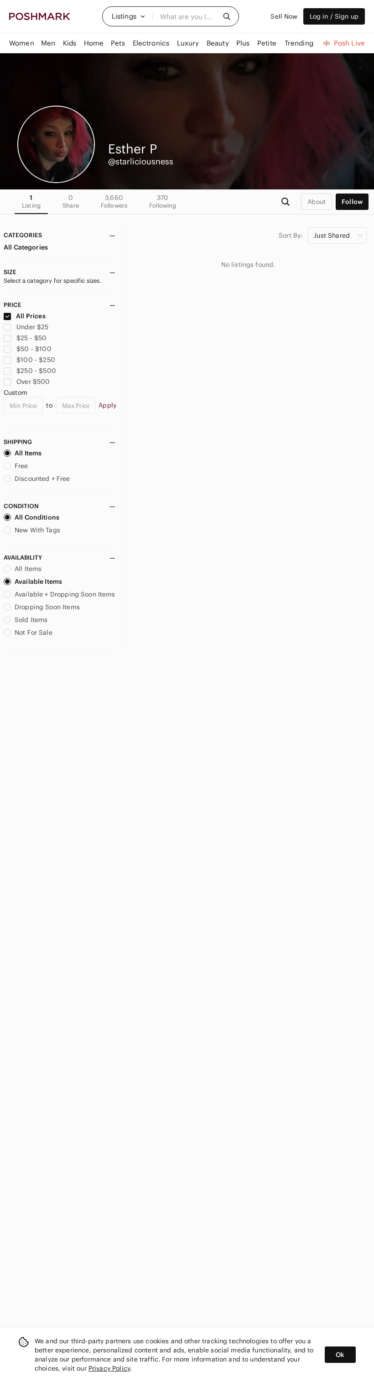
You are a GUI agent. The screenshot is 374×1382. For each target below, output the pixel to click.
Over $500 (33, 381)
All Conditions (37, 517)
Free (21, 466)
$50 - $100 (34, 349)
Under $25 (32, 327)
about (316, 202)
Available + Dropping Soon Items (65, 594)
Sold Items (31, 620)
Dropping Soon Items (47, 607)
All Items (28, 453)
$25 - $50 (31, 338)
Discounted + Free (42, 478)
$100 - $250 (35, 360)
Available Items (38, 581)
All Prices (31, 316)
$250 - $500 (36, 371)
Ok (340, 1355)
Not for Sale (33, 632)
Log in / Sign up (334, 16)
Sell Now (283, 16)
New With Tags (37, 530)
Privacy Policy (109, 1368)
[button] (128, 16)
